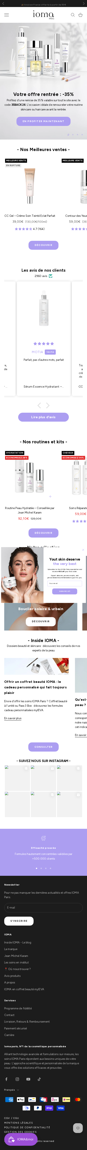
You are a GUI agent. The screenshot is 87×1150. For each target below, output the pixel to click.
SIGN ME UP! (64, 591)
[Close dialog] (83, 550)
